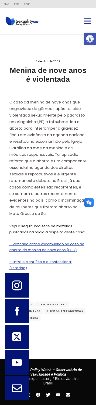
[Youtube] (58, 394)
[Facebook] (38, 394)
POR (27, 4)
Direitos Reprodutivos (64, 311)
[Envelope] (68, 394)
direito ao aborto (52, 304)
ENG (6, 4)
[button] (90, 39)
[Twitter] (48, 394)
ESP (16, 4)
